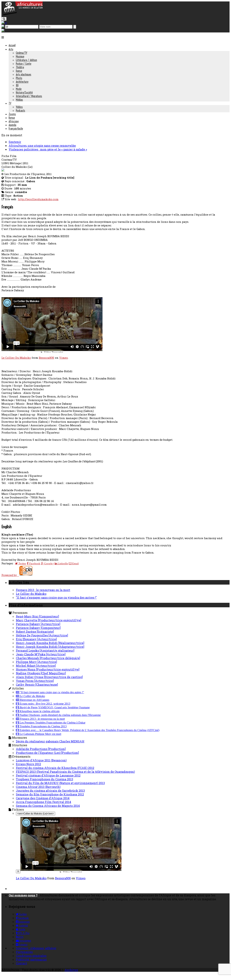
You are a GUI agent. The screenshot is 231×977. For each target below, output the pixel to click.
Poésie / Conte (23, 63)
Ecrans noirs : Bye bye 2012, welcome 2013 (44, 703)
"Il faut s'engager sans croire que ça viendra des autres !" (56, 597)
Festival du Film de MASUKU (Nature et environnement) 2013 (60, 783)
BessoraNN (46, 357)
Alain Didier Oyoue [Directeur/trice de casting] (49, 677)
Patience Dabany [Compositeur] (38, 628)
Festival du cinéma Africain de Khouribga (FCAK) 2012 (55, 768)
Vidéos (19, 107)
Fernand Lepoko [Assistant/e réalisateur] (45, 650)
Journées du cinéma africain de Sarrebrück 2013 (50, 790)
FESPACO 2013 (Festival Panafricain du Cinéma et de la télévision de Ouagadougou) (75, 771)
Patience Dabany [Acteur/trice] (38, 624)
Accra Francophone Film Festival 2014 (43, 802)
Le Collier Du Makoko (16, 357)
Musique (20, 56)
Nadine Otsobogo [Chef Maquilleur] (41, 673)
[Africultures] (22, 15)
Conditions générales (31, 956)
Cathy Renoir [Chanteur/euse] (37, 684)
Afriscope (14, 121)
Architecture (22, 81)
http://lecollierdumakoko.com (38, 199)
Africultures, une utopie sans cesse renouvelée (42, 145)
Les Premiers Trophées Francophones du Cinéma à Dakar (52, 722)
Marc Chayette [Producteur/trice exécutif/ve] (48, 620)
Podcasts (20, 110)
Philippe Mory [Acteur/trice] (36, 662)
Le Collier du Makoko (31, 594)
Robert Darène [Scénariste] (35, 631)
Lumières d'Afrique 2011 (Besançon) (41, 760)
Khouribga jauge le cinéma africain (39, 711)
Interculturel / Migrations (29, 96)
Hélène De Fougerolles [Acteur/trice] (42, 635)
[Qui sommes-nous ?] (2, 30)
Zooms (12, 114)
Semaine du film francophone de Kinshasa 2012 (50, 794)
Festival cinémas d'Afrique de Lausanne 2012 (48, 775)
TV (10, 103)
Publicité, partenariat (31, 959)
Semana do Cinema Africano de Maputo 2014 (48, 806)
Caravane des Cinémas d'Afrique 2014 (42, 798)
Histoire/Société (24, 92)
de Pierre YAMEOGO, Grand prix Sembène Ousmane (55, 707)
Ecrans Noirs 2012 (28, 764)
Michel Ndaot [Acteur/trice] (36, 665)
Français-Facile (16, 128)
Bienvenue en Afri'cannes (34, 700)
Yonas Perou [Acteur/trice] (35, 681)
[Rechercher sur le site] (3, 19)
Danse (19, 71)
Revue (12, 118)
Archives (71, 970)
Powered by (10, 575)
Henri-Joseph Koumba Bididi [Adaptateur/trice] (50, 647)
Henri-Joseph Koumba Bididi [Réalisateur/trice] (50, 643)
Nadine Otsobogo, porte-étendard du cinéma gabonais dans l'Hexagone (60, 715)
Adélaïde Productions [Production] (41, 749)
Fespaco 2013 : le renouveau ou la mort (43, 590)
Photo (19, 78)
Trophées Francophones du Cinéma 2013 (43, 726)
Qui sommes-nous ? (23, 895)
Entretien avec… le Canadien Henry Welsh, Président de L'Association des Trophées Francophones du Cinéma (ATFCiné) (89, 730)
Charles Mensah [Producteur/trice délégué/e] (48, 658)
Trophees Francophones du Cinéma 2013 (44, 779)
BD (17, 85)
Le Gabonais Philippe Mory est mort (40, 734)
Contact (21, 963)
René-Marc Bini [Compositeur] (37, 616)
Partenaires (24, 952)
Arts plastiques (23, 74)
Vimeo (63, 357)
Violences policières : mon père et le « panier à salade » (48, 149)
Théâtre (20, 67)
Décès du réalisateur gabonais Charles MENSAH (50, 741)
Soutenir (15, 142)
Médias (19, 99)
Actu (11, 49)
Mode (18, 89)
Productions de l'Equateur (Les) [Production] (47, 753)
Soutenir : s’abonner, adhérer (36, 948)
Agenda (12, 125)
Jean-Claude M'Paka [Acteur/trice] (41, 654)
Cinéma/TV (21, 53)
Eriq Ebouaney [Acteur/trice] (36, 639)
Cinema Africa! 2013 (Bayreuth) (38, 787)
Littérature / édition (26, 60)
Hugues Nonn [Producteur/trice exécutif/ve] (47, 669)
